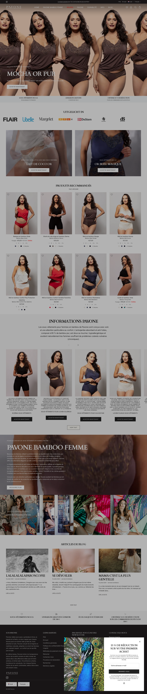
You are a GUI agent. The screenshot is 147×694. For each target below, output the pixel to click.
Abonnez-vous (124, 671)
